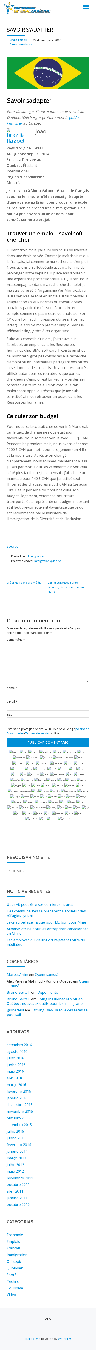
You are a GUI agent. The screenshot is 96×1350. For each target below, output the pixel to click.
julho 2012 (15, 1164)
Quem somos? (47, 974)
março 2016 (16, 1084)
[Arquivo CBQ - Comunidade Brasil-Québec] (28, 8)
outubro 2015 (18, 1118)
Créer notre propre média (24, 583)
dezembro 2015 (20, 1104)
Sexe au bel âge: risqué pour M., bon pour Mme (46, 922)
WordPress (65, 1339)
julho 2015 (15, 1131)
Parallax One (32, 1339)
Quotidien (15, 1268)
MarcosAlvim (17, 974)
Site (9, 715)
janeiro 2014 (17, 1151)
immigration (42, 561)
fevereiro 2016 (19, 1091)
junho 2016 (16, 1064)
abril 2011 (15, 1191)
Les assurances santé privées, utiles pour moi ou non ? (66, 587)
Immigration (36, 556)
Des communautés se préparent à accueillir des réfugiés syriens (46, 913)
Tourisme (15, 1288)
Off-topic (14, 1261)
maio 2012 (15, 1171)
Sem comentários (21, 44)
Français (14, 1248)
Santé (11, 1274)
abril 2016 (15, 1078)
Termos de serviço (37, 733)
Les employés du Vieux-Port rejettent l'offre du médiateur (46, 942)
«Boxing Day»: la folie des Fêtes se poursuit (47, 1012)
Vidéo (11, 1294)
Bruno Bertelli (18, 40)
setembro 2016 (19, 1044)
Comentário (16, 639)
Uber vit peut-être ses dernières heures (40, 904)
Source (12, 546)
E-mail (12, 701)
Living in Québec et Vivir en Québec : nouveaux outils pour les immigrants (45, 1001)
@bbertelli (15, 1010)
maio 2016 (15, 1071)
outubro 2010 (18, 1204)
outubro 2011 (18, 1184)
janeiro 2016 (17, 1098)
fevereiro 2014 (19, 1144)
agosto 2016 (17, 1051)
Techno (13, 1281)
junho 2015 (16, 1138)
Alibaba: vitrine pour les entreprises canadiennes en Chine (47, 931)
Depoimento (47, 992)
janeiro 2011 (17, 1197)
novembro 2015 (20, 1111)
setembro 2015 (19, 1124)
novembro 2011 (20, 1178)
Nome (12, 688)
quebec (55, 561)
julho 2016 (15, 1058)
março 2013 (16, 1158)
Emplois (13, 1241)
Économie (15, 1234)
